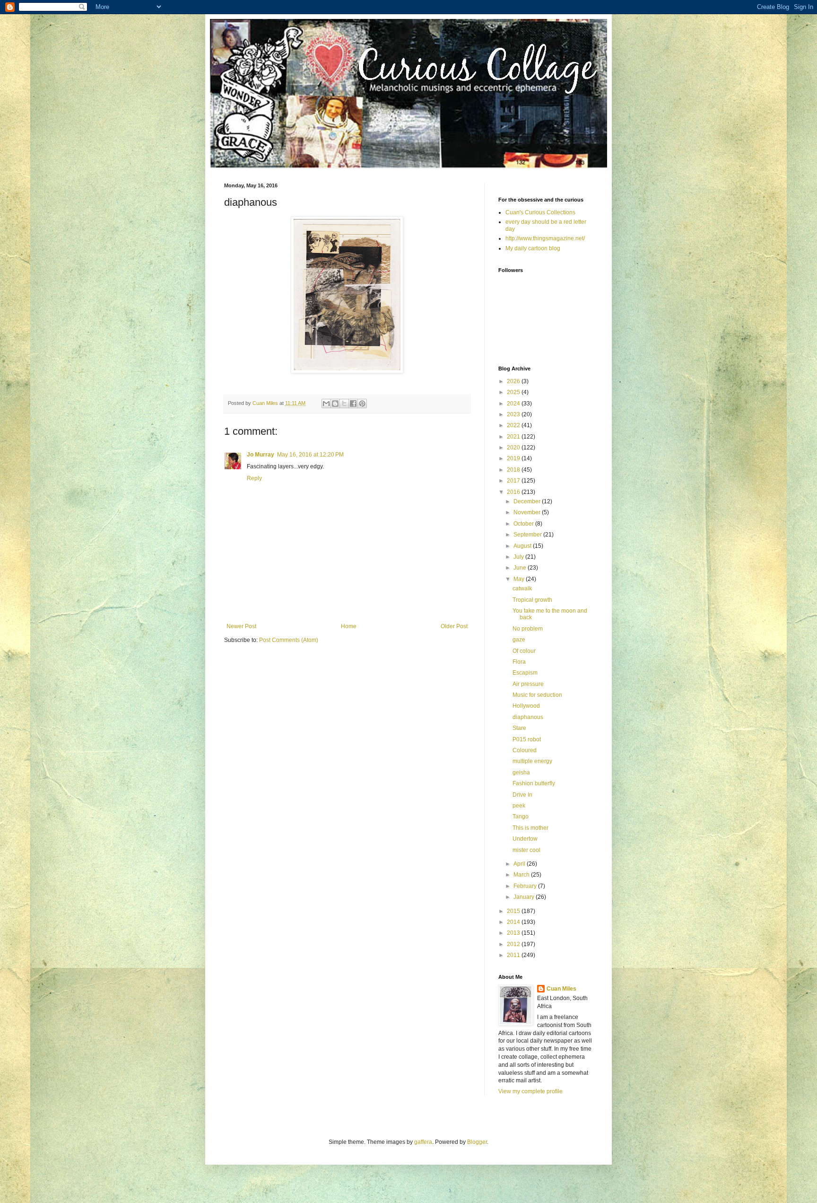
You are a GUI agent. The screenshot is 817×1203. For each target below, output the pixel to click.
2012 (514, 944)
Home (348, 626)
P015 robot (527, 739)
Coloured (525, 750)
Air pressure (528, 684)
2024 (514, 403)
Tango (521, 816)
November (527, 512)
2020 (514, 447)
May (519, 579)
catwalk (522, 588)
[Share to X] (344, 403)
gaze (519, 639)
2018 (514, 469)
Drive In (522, 794)
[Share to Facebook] (353, 403)
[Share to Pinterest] (362, 403)
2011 (514, 955)
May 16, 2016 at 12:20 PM (310, 454)
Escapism (525, 672)
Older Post (454, 626)
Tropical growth (532, 600)
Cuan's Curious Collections (540, 212)
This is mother (530, 828)
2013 (514, 933)
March (522, 874)
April (520, 864)
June (520, 567)
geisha (521, 772)
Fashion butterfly (534, 783)
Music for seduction (537, 695)
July (519, 556)
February (525, 886)
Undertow (525, 838)
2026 (514, 381)
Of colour (524, 651)
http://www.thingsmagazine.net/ (545, 238)
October (524, 523)
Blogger (477, 1142)
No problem (528, 628)
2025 (514, 392)
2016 (514, 492)
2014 (514, 922)
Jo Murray (260, 454)
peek (519, 805)
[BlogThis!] (335, 403)
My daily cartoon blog (532, 248)
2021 (514, 436)
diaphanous (528, 717)
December (527, 501)
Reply (254, 478)
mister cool (526, 850)
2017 (514, 480)
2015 (514, 911)
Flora (519, 662)
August (523, 546)
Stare (519, 728)
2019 (514, 458)
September (528, 534)
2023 (514, 414)
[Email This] (326, 403)
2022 (514, 425)
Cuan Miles (561, 988)
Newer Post (241, 626)
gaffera (423, 1142)
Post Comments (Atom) (288, 640)
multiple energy (532, 761)
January (524, 897)
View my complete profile (530, 1091)
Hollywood (526, 705)
